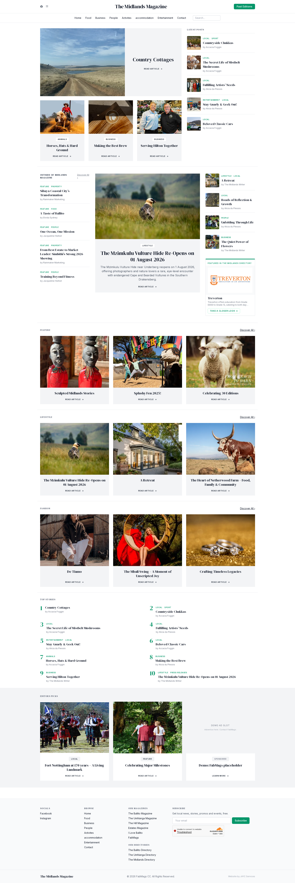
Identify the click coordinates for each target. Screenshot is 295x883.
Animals (62, 139)
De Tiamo (74, 571)
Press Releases (178, 673)
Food (88, 17)
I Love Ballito (135, 832)
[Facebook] (41, 6)
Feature (44, 186)
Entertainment (165, 17)
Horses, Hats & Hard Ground (62, 147)
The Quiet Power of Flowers (235, 244)
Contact (181, 17)
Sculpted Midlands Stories (74, 393)
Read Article (153, 69)
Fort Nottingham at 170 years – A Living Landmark (74, 767)
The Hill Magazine (138, 823)
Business (100, 17)
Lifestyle (147, 246)
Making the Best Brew (110, 145)
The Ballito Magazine (140, 813)
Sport (215, 38)
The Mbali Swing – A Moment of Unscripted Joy (147, 573)
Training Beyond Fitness (57, 276)
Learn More (220, 776)
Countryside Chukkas (218, 43)
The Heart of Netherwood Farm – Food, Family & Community (220, 482)
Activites (126, 17)
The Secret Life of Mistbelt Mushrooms (221, 64)
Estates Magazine (138, 827)
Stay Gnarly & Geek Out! (220, 104)
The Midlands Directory (141, 859)
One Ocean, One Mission (57, 231)
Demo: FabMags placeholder (220, 765)
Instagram (45, 818)
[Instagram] (47, 6)
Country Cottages (153, 59)
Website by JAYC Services (241, 876)
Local (206, 38)
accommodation (145, 17)
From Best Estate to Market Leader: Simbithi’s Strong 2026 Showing (61, 254)
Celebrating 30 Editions (221, 393)
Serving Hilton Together (159, 145)
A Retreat (228, 180)
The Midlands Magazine (141, 6)
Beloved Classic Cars (218, 124)
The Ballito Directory (140, 850)
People (114, 17)
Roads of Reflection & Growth (236, 202)
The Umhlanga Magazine (142, 818)
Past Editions (244, 6)
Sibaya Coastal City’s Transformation (55, 193)
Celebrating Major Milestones (147, 765)
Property (56, 186)
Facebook (46, 813)
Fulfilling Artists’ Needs (219, 85)
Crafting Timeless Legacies (220, 571)
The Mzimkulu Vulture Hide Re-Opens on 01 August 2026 (147, 256)
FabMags (133, 837)
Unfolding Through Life (237, 222)
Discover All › (83, 176)
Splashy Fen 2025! (147, 393)
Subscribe (241, 820)
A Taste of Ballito (52, 213)
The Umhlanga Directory (142, 854)
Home (78, 17)
